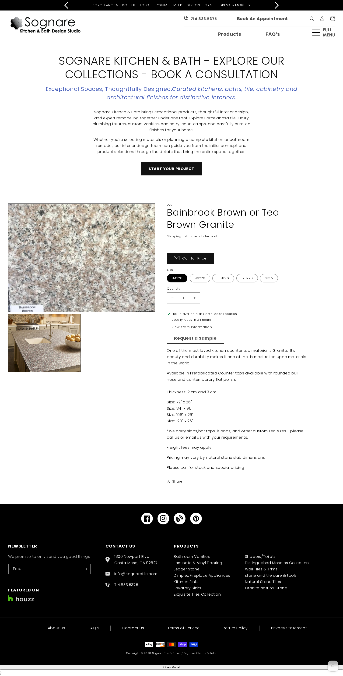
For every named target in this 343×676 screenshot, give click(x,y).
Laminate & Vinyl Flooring (198, 563)
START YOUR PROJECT (171, 168)
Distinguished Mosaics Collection (277, 563)
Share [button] (177, 481)
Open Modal (171, 667)
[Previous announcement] (66, 5)
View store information (192, 327)
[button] (325, 32)
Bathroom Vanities (192, 556)
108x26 (223, 278)
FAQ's (94, 628)
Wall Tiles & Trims (261, 569)
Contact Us (133, 628)
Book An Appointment (262, 18)
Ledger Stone (187, 569)
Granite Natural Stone (266, 588)
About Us (56, 628)
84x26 (177, 278)
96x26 (200, 278)
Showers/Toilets (260, 556)
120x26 (247, 278)
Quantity (173, 288)
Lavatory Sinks (187, 588)
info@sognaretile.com (136, 573)
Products (229, 34)
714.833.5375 (204, 18)
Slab (269, 278)
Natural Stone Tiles (263, 581)
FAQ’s (273, 34)
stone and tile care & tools (271, 575)
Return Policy (235, 628)
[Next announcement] (277, 5)
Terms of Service (184, 628)
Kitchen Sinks (186, 581)
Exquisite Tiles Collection (197, 594)
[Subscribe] (85, 568)
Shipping (174, 236)
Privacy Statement (289, 628)
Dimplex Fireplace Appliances (202, 575)
